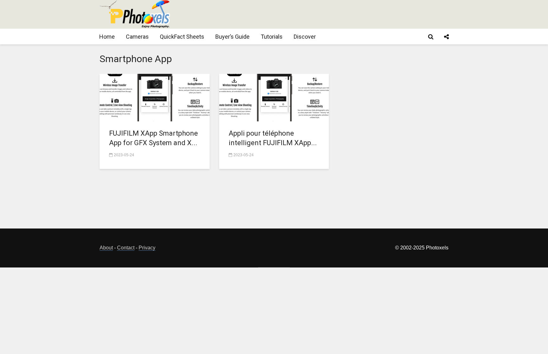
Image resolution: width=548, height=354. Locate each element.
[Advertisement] (333, 14)
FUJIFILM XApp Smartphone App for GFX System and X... (153, 138)
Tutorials (272, 36)
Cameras (137, 36)
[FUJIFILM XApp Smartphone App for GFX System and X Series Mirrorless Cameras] (155, 97)
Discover (305, 36)
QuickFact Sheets (182, 36)
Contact (125, 247)
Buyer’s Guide (232, 36)
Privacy (147, 247)
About (106, 247)
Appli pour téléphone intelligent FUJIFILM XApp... (273, 138)
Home (107, 36)
